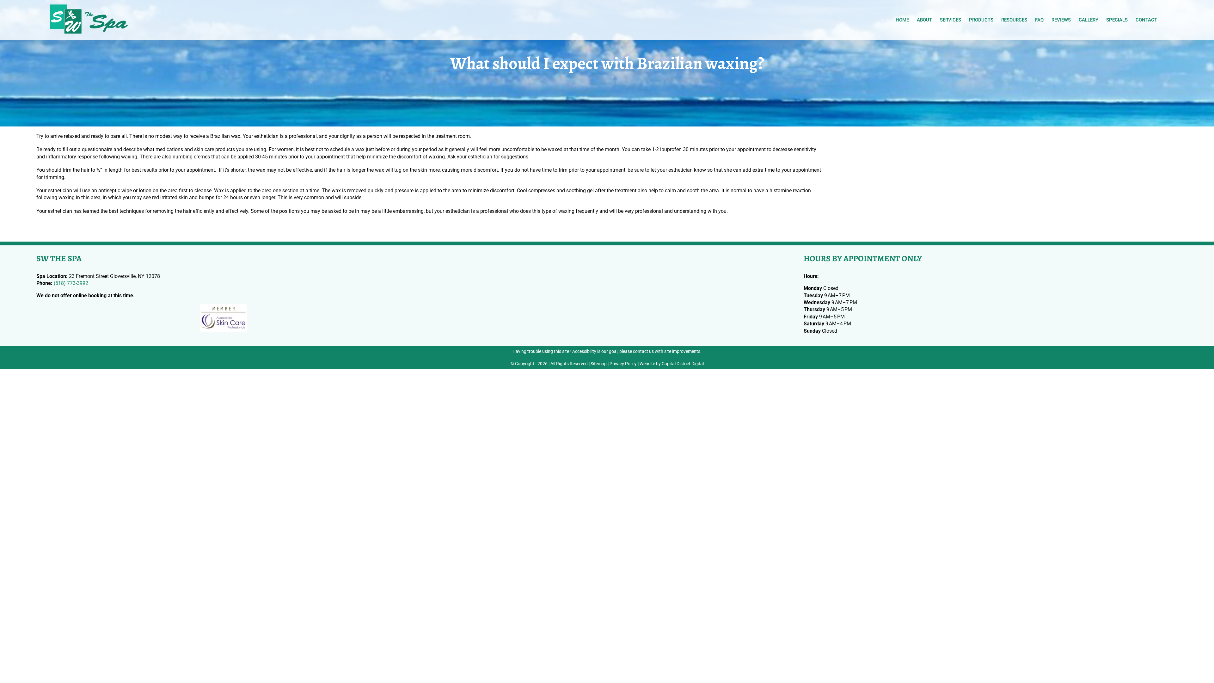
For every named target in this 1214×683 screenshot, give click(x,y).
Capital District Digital (683, 363)
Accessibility (584, 351)
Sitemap (599, 363)
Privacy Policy (623, 363)
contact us (643, 351)
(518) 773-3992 (71, 283)
